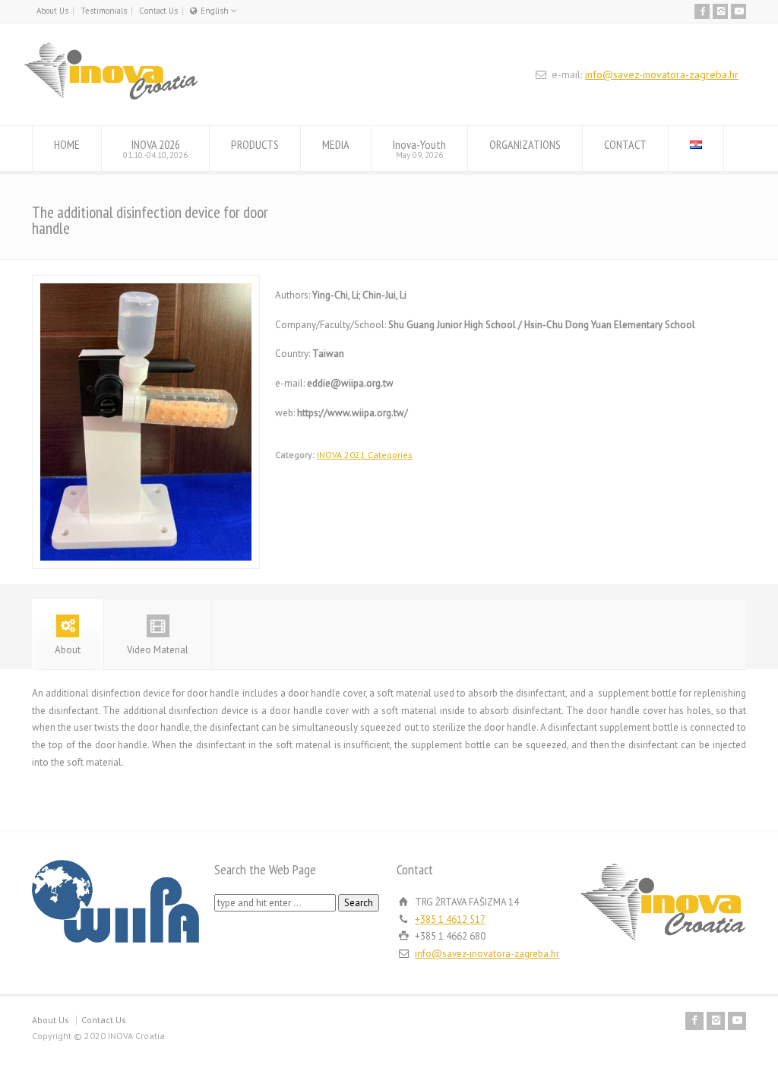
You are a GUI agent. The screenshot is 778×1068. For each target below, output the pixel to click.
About (68, 649)
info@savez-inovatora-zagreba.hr (661, 74)
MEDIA (335, 144)
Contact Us (158, 10)
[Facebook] (702, 11)
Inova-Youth (419, 148)
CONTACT (625, 144)
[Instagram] (720, 11)
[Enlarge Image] (145, 283)
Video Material (157, 649)
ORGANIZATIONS (525, 144)
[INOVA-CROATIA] (111, 96)
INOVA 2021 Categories (365, 454)
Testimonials (104, 10)
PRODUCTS (255, 144)
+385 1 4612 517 (450, 919)
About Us (52, 10)
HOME (67, 144)
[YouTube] (738, 11)
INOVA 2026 (155, 148)
